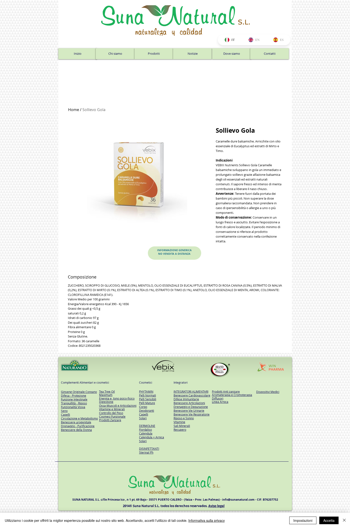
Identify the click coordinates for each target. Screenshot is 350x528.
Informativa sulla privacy (206, 520)
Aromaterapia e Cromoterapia (232, 395)
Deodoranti (146, 410)
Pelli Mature (147, 403)
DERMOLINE (147, 426)
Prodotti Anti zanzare (226, 391)
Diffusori (217, 398)
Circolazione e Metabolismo (79, 418)
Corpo (143, 407)
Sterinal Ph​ (146, 452)
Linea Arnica (220, 402)
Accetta (329, 520)
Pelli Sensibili (147, 399)
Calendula (145, 433)
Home (73, 109)
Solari (143, 418)
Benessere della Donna (76, 430)
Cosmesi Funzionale (112, 416)
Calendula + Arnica (151, 437)
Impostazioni (302, 520)
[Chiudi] (344, 520)
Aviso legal (216, 506)
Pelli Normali (147, 395)
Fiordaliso (145, 429)
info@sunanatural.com (238, 500)
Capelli (143, 414)
